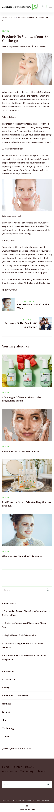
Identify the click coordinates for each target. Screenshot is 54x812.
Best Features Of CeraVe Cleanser (20, 451)
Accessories (8, 679)
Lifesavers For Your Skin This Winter (22, 556)
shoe (4, 720)
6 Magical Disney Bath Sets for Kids (19, 635)
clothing (6, 703)
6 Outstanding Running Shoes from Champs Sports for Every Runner (26, 613)
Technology (8, 728)
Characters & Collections (15, 695)
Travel (5, 736)
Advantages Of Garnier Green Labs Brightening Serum (21, 399)
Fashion (6, 711)
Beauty (5, 31)
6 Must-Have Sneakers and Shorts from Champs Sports (24, 625)
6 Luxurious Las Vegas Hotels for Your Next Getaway (22, 645)
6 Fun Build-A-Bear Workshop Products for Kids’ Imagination (25, 657)
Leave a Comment (27, 809)
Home (6, 766)
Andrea (5, 46)
